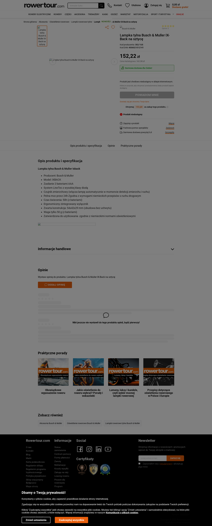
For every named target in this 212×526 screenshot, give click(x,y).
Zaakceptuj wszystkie (71, 520)
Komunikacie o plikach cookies (122, 512)
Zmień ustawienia (36, 520)
